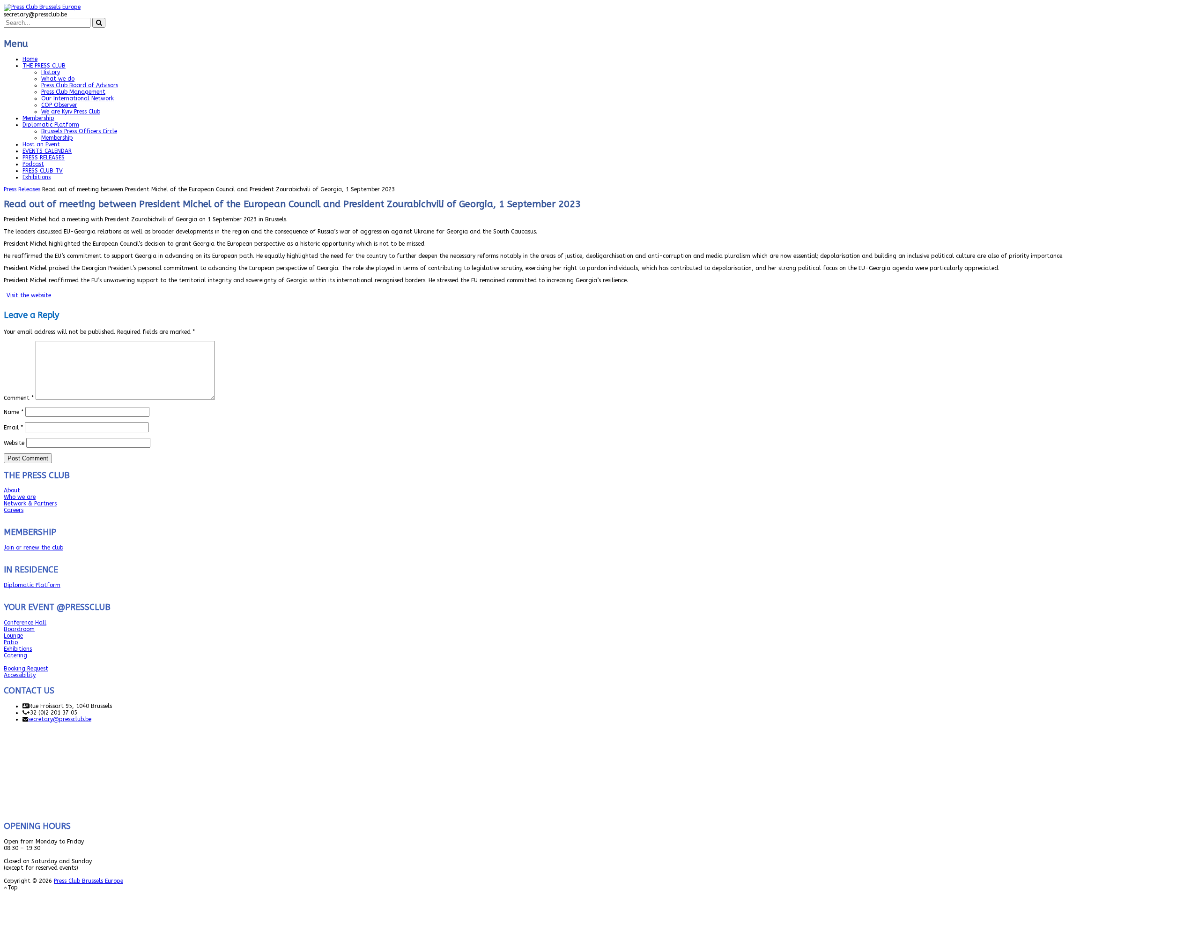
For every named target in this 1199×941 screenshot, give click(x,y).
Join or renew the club (33, 547)
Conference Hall (25, 622)
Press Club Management (73, 92)
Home (29, 59)
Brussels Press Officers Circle (79, 131)
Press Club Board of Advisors (79, 85)
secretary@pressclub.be (59, 719)
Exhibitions (36, 177)
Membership (38, 118)
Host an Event (41, 144)
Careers (13, 510)
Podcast (33, 164)
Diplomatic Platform (50, 124)
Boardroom (19, 629)
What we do (57, 78)
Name (13, 412)
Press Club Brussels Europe (88, 881)
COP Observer (59, 105)
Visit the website (29, 295)
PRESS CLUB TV (42, 170)
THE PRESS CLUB (44, 65)
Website (14, 443)
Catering (15, 655)
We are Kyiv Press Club (70, 111)
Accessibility (20, 675)
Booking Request (26, 668)
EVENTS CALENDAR (47, 151)
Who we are (20, 497)
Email (13, 427)
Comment (19, 398)
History (50, 72)
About (12, 490)
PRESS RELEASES (43, 157)
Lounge (13, 635)
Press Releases (22, 189)
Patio (11, 642)
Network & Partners (30, 503)
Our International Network (77, 98)
